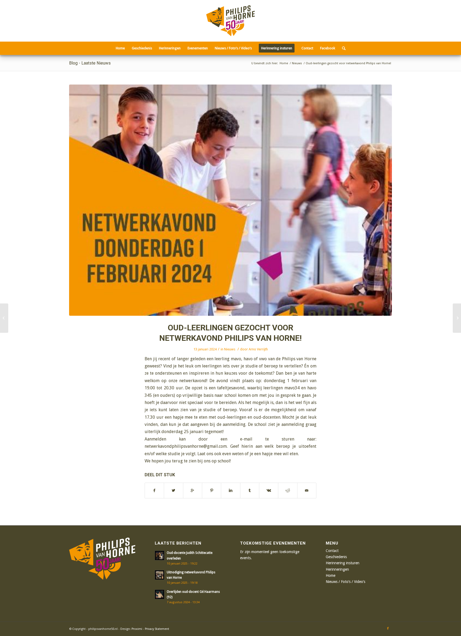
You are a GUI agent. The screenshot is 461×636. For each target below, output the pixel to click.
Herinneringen (337, 569)
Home (284, 63)
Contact (332, 551)
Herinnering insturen (342, 563)
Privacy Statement (157, 629)
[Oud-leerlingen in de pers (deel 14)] (4, 318)
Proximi (137, 629)
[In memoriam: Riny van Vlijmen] (457, 318)
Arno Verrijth (258, 349)
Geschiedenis (336, 557)
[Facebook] (388, 629)
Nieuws (297, 63)
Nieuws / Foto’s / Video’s (345, 581)
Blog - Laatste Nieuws (90, 63)
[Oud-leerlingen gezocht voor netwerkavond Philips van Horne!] (230, 200)
